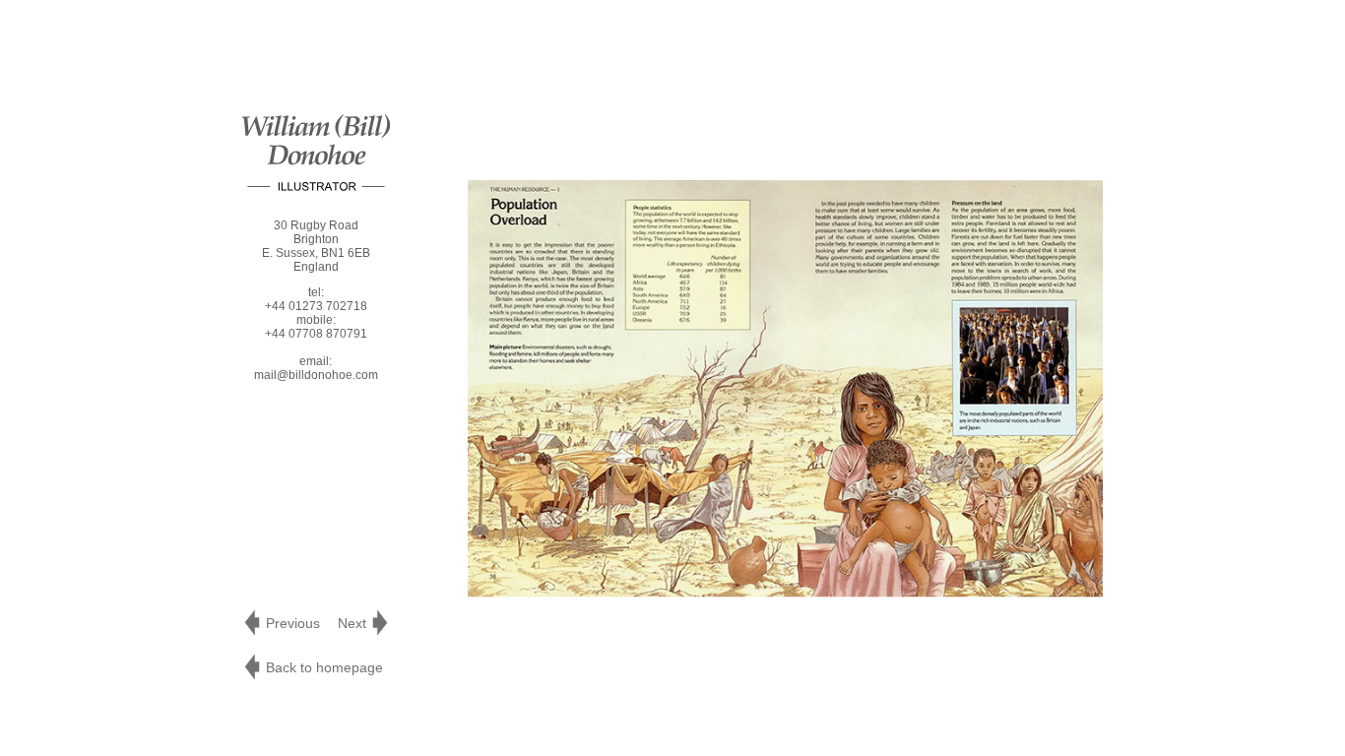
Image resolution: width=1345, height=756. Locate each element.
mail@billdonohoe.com (316, 375)
